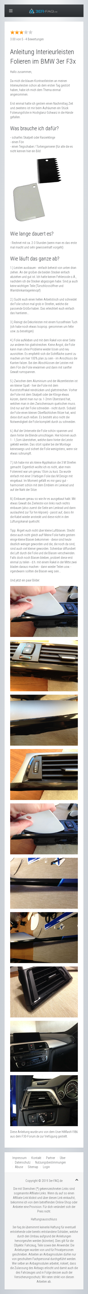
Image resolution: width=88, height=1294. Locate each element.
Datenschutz (22, 1162)
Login (46, 1167)
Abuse (19, 1167)
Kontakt (36, 1158)
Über (62, 1158)
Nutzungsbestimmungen (50, 1162)
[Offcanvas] (11, 11)
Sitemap (33, 1167)
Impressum (19, 1158)
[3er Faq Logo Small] (44, 10)
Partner (50, 1158)
